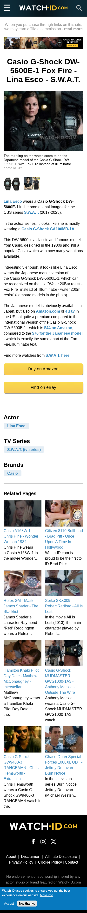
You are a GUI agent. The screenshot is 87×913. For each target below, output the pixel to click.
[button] (43, 149)
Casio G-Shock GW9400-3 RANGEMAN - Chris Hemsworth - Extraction (21, 768)
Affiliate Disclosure (61, 856)
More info (46, 895)
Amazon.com (48, 311)
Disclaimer (30, 856)
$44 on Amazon (58, 328)
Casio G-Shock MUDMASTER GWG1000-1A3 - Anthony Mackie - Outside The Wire (60, 681)
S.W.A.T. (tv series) (24, 449)
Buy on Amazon (43, 369)
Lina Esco (13, 201)
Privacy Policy (21, 862)
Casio (12, 473)
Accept (9, 903)
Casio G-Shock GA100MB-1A (47, 229)
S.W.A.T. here (57, 355)
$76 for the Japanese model (57, 333)
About (11, 856)
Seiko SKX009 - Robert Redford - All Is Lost (64, 606)
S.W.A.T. (31, 212)
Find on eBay (43, 387)
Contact (71, 862)
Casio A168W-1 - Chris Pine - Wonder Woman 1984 (21, 536)
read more (73, 29)
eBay (70, 311)
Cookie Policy (50, 862)
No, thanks (27, 903)
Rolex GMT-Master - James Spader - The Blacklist (21, 606)
